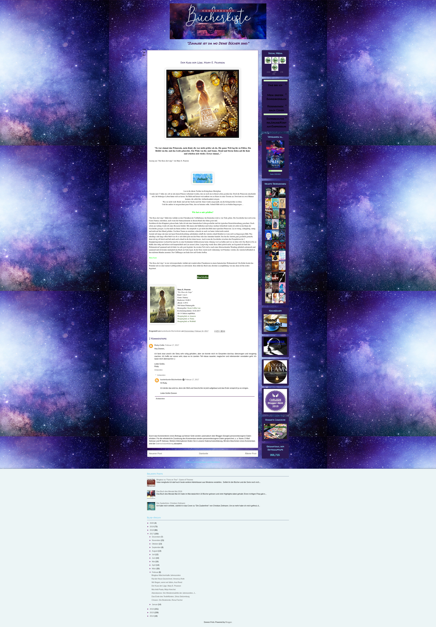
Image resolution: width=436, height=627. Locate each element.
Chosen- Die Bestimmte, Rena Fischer (167, 600)
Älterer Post (250, 453)
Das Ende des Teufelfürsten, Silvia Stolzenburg (171, 596)
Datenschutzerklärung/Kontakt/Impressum (276, 122)
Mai (153, 562)
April (154, 565)
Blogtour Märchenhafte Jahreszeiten (166, 575)
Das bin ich (275, 85)
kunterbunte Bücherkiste (171, 380)
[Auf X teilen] (220, 331)
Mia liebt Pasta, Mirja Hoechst (164, 589)
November (156, 540)
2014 (152, 616)
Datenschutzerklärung (164, 444)
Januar (155, 604)
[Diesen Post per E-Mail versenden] (215, 331)
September (156, 547)
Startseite (203, 453)
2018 (152, 530)
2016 (152, 609)
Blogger (228, 622)
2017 (152, 534)
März (154, 569)
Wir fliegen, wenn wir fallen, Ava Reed (167, 582)
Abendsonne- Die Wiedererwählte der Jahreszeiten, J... (174, 593)
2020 (152, 523)
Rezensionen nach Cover (275, 108)
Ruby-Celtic (159, 345)
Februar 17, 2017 (172, 345)
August (155, 551)
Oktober (155, 544)
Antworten (158, 370)
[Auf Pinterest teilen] (224, 331)
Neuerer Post (155, 453)
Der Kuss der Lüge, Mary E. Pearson (166, 586)
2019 (152, 527)
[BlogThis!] (217, 331)
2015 (152, 612)
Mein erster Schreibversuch (276, 97)
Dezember (156, 537)
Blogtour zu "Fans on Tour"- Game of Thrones (174, 480)
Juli (153, 554)
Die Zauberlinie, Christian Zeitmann (170, 503)
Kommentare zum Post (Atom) (208, 462)
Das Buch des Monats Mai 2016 (169, 491)
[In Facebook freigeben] (222, 331)
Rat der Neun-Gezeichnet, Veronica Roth (168, 579)
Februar (155, 572)
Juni (154, 558)
